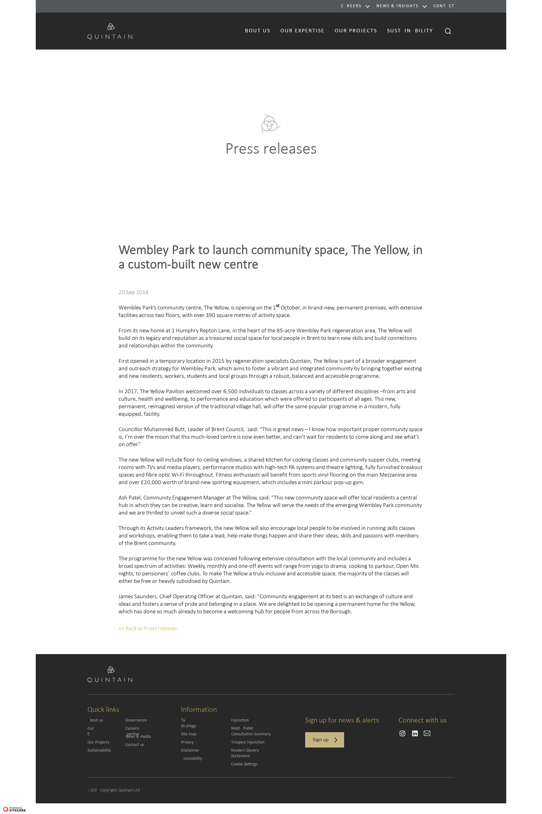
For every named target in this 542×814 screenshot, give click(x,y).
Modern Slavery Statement (245, 753)
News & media (138, 736)
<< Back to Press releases (148, 628)
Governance (136, 720)
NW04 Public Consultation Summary (251, 731)
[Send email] (402, 733)
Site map (188, 734)
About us (95, 720)
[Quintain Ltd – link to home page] (110, 30)
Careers (351, 6)
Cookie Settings (244, 764)
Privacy (187, 742)
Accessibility (191, 758)
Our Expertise (104, 731)
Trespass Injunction (247, 742)
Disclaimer (190, 750)
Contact (443, 6)
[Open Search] (448, 31)
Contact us (134, 745)
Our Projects (98, 742)
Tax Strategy (201, 723)
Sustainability (99, 750)
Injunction (240, 720)
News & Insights (397, 6)
